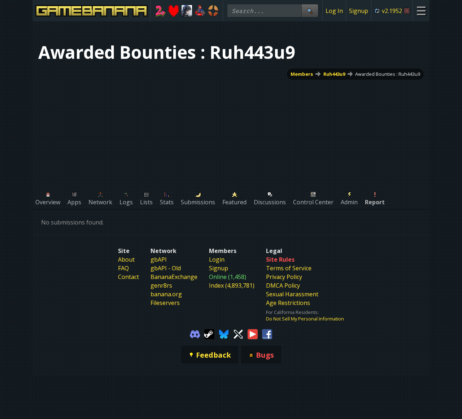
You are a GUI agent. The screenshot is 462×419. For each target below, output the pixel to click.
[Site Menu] (421, 10)
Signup (358, 11)
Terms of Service (288, 268)
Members (302, 74)
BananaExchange (174, 277)
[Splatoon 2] (160, 11)
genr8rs (161, 285)
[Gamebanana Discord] (195, 333)
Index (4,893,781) (231, 285)
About (126, 259)
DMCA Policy (283, 285)
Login (217, 259)
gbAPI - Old (166, 268)
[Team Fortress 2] (213, 11)
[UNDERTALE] (173, 11)
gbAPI (159, 259)
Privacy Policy (284, 277)
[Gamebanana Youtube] (252, 333)
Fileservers (165, 303)
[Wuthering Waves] (186, 11)
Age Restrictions (288, 303)
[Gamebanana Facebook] (267, 333)
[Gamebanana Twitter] (238, 333)
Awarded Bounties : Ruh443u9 (387, 74)
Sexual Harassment (292, 294)
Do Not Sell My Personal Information (305, 318)
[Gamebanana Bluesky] (224, 333)
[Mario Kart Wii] (200, 11)
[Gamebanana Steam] (209, 333)
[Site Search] (309, 10)
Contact (128, 277)
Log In (334, 11)
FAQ (123, 268)
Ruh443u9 (334, 74)
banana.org (166, 294)
